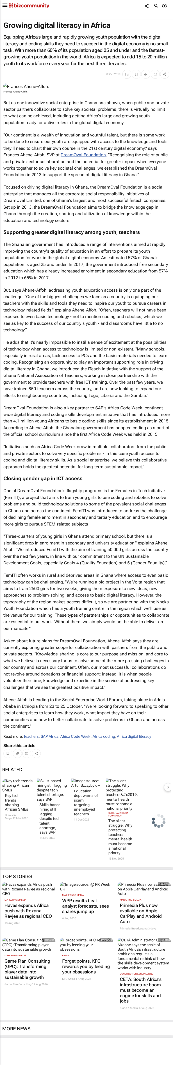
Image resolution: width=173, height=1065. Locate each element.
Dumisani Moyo (10, 817)
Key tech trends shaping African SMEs (16, 802)
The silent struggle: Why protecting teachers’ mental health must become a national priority (120, 836)
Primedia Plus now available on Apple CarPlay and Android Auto (141, 913)
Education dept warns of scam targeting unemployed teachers (86, 802)
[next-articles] (168, 787)
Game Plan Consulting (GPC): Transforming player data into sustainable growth (27, 969)
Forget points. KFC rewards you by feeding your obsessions (86, 966)
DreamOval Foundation (83, 154)
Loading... (8, 1062)
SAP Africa (49, 736)
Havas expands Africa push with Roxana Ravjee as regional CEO (28, 911)
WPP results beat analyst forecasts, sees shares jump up (85, 906)
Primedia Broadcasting (134, 928)
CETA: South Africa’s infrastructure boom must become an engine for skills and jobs (141, 990)
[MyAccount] (165, 5)
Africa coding (104, 736)
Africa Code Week (75, 736)
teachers (31, 736)
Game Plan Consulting (18, 984)
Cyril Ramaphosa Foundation (118, 814)
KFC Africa (68, 978)
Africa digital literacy (134, 736)
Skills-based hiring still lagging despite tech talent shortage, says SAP (50, 818)
